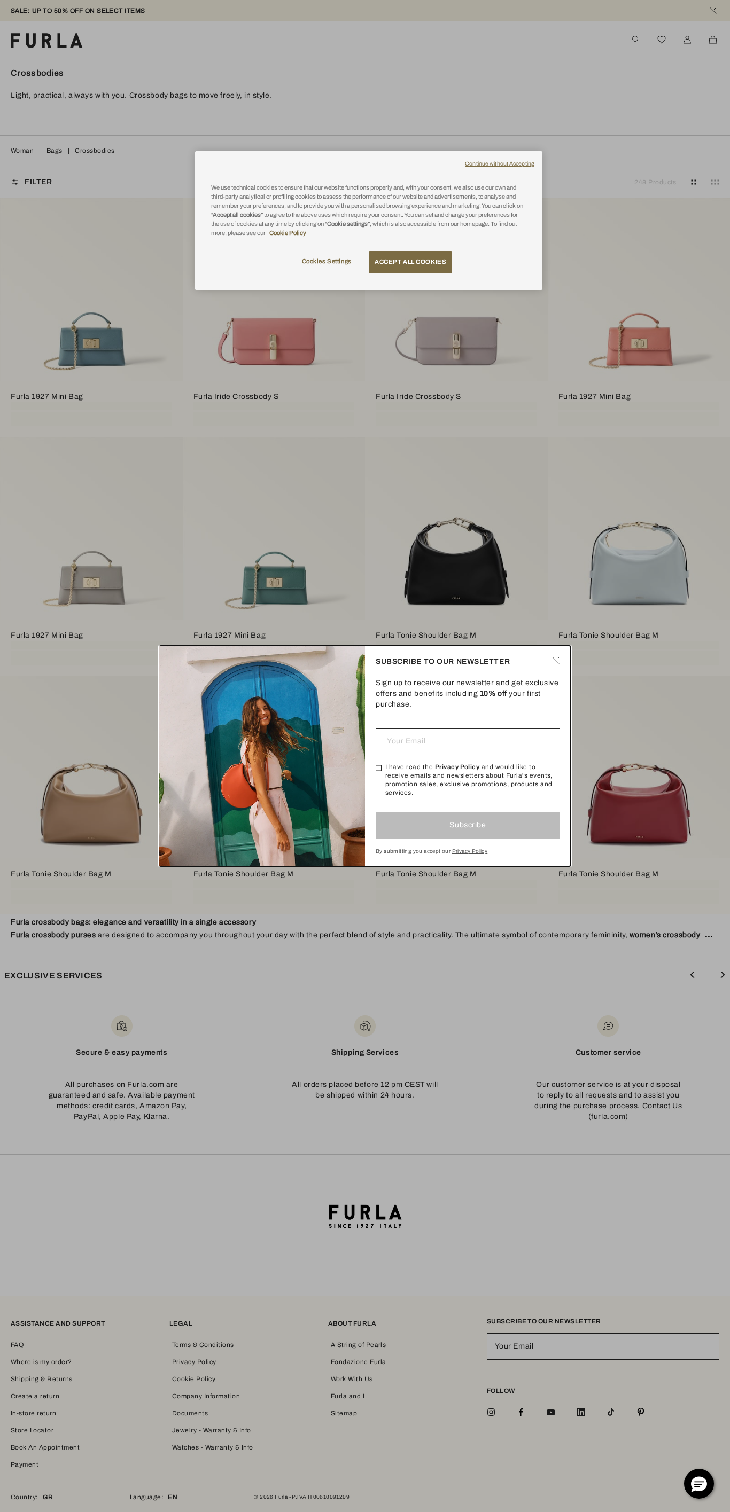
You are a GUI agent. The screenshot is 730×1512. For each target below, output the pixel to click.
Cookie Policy (287, 233)
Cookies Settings (327, 261)
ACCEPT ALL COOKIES (410, 261)
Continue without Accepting (499, 164)
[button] (699, 1484)
